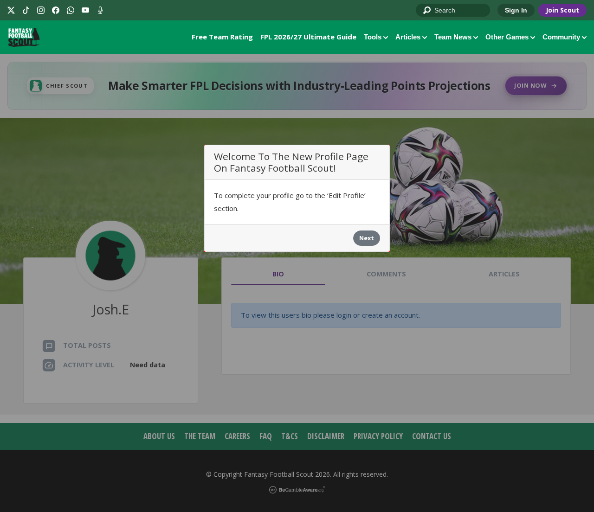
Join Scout (562, 10)
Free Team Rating (222, 36)
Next (366, 238)
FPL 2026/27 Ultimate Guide (308, 36)
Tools (372, 37)
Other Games (507, 37)
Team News (452, 37)
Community (561, 37)
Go (427, 10)
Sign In (516, 10)
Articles (407, 37)
